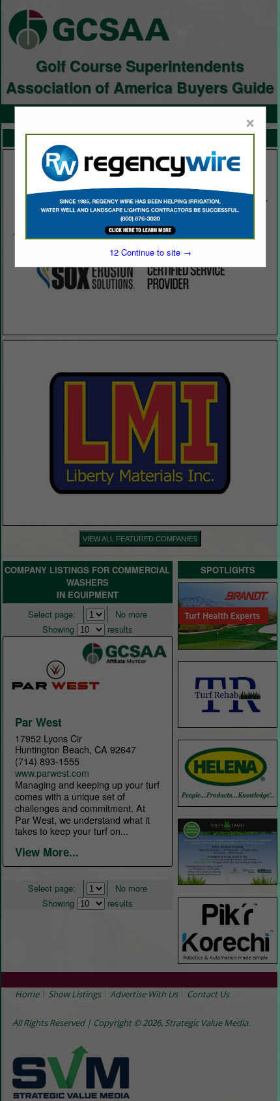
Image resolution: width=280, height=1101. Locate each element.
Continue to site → (150, 252)
